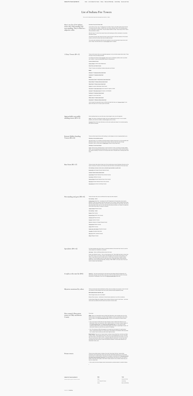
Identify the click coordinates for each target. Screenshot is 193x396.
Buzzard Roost (92, 215)
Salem (90, 118)
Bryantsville (91, 170)
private (107, 41)
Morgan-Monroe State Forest (101, 81)
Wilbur (90, 235)
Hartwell (103, 57)
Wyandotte (91, 99)
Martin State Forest (99, 97)
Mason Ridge (91, 81)
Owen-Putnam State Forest (98, 172)
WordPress (71, 390)
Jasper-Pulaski (92, 208)
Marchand (91, 181)
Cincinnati (91, 122)
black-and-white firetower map (109, 324)
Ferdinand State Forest (99, 93)
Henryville (91, 88)
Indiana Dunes (92, 201)
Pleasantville (91, 224)
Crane (90, 147)
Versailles (91, 231)
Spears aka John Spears (94, 229)
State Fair (91, 273)
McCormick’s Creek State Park (104, 79)
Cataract (90, 172)
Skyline (90, 86)
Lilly (89, 140)
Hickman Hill (91, 217)
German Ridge (92, 179)
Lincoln (90, 95)
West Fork (91, 233)
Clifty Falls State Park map (103, 318)
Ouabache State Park (98, 74)
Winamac (90, 72)
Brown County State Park (100, 84)
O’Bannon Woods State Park (100, 99)
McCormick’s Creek (92, 79)
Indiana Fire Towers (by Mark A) (71, 1)
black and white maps (111, 276)
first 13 (103, 26)
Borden (90, 213)
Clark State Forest (97, 88)
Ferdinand (91, 93)
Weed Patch (91, 84)
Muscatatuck (91, 183)
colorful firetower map (95, 324)
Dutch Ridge (91, 174)
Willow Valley (91, 97)
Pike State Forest (97, 90)
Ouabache (91, 74)
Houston (90, 219)
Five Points (91, 177)
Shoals (90, 226)
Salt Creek (91, 252)
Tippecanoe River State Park (99, 72)
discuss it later (121, 102)
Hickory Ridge (91, 63)
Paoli (90, 222)
